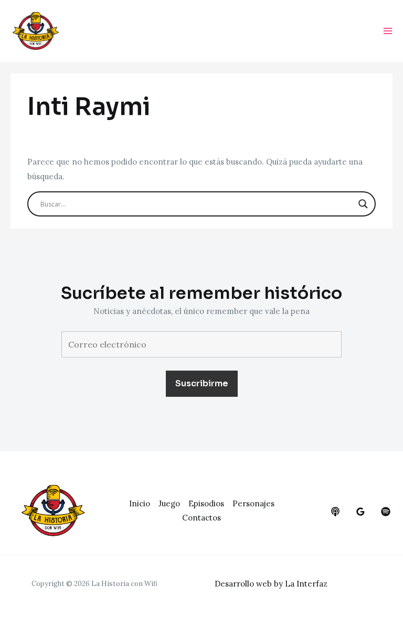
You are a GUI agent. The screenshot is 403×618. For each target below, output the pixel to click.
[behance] (335, 511)
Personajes (253, 503)
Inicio (139, 503)
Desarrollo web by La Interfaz (271, 584)
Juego (169, 503)
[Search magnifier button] (363, 204)
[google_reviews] (360, 511)
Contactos (201, 518)
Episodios (206, 503)
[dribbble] (385, 511)
